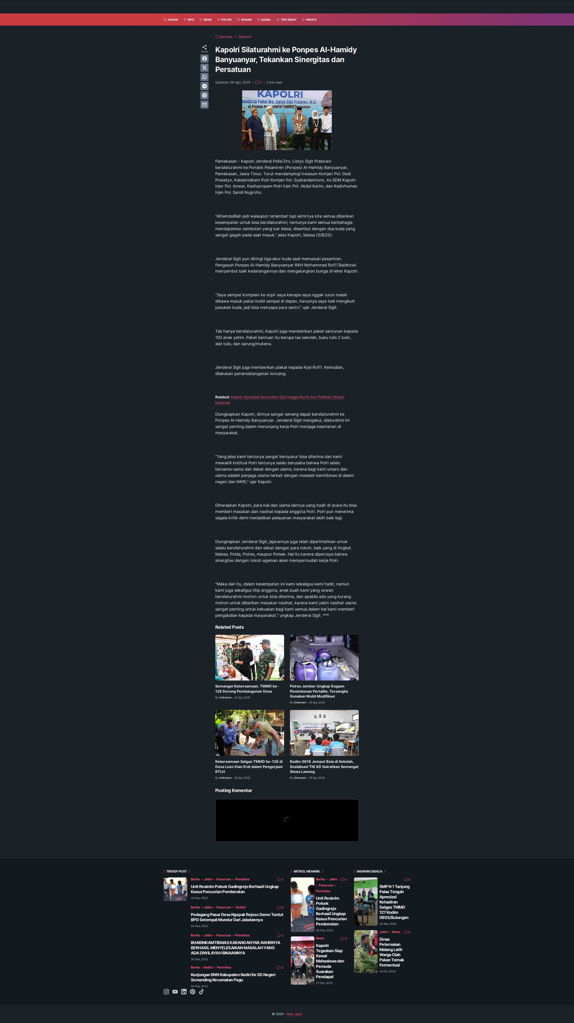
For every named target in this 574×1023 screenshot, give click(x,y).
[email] (204, 104)
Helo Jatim (294, 1014)
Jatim (208, 879)
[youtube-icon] (175, 992)
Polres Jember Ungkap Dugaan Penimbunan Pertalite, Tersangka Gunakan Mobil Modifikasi (319, 691)
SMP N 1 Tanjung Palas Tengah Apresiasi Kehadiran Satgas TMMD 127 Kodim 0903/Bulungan (394, 902)
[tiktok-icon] (201, 992)
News (320, 938)
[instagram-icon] (166, 992)
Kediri (208, 967)
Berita (195, 879)
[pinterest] (204, 95)
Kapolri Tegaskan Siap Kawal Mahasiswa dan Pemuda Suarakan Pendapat (330, 961)
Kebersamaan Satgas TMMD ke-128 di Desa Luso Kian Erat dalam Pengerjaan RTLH (249, 766)
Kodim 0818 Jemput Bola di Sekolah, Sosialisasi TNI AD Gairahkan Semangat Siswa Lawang (324, 766)
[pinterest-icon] (192, 992)
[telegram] (204, 86)
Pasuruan (223, 879)
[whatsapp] (204, 77)
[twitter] (204, 68)
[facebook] (204, 59)
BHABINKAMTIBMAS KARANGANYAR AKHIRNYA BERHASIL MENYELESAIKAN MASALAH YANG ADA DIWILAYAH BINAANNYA (235, 947)
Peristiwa (242, 879)
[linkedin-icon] (184, 992)
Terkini (240, 907)
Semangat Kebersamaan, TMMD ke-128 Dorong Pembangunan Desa (247, 688)
